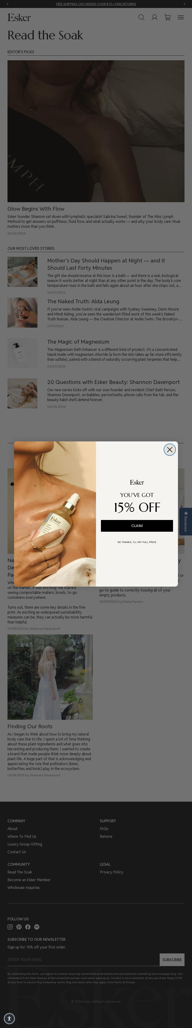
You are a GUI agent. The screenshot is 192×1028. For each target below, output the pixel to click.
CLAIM (137, 525)
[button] (9, 1018)
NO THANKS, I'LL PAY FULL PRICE (137, 542)
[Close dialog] (170, 449)
